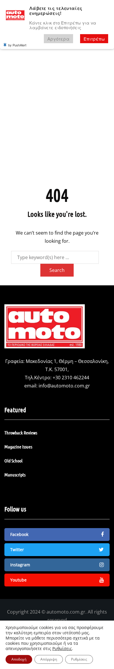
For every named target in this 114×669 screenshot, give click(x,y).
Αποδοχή (18, 659)
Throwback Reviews (20, 432)
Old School (13, 460)
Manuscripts (14, 474)
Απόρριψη (48, 659)
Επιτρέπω (94, 39)
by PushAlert (17, 45)
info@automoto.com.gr (64, 385)
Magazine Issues (18, 446)
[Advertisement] (57, 117)
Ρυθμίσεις (62, 648)
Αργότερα (58, 39)
